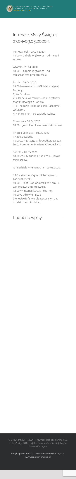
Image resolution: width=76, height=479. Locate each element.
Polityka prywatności (21, 453)
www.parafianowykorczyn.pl (49, 453)
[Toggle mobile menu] (69, 6)
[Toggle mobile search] (62, 6)
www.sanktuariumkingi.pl (38, 456)
